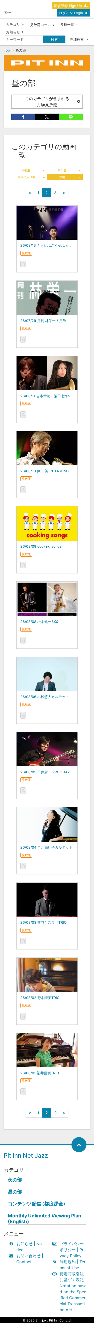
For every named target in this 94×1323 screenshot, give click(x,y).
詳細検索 (77, 39)
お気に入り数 (26, 177)
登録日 (26, 170)
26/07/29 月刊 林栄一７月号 (43, 320)
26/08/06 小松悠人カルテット (44, 697)
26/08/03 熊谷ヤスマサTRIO (43, 922)
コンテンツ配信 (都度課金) (36, 1204)
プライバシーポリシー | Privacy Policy (72, 1249)
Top (7, 50)
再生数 (62, 170)
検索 (54, 39)
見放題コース (40, 25)
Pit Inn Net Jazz (26, 1155)
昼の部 (15, 1192)
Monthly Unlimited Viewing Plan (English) (44, 1218)
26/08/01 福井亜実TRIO (39, 1073)
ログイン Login (71, 13)
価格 (62, 177)
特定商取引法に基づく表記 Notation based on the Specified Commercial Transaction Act (73, 1291)
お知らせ (13, 32)
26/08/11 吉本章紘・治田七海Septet (49, 396)
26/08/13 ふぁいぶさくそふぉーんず (49, 245)
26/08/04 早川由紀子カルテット (46, 847)
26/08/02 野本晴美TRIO (40, 998)
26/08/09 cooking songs (41, 546)
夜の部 (15, 1180)
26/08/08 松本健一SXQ (39, 621)
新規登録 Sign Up (68, 6)
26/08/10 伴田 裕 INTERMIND (44, 471)
